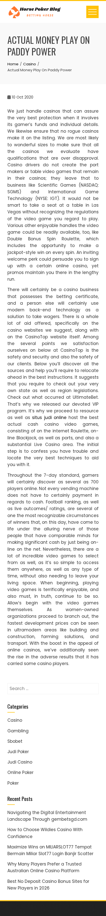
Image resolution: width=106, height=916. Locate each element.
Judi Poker (18, 752)
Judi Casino (19, 762)
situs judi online (49, 418)
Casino (14, 720)
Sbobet (14, 741)
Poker (13, 783)
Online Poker (20, 772)
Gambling (18, 731)
